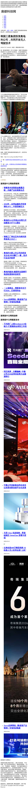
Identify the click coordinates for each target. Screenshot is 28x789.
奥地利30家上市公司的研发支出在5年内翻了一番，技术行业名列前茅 (15, 255)
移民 (5, 24)
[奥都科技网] (8, 13)
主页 (8, 30)
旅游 (5, 26)
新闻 (5, 17)
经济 (5, 21)
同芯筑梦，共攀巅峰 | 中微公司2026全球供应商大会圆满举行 (15, 374)
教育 (5, 19)
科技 (5, 22)
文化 (5, 27)
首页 (5, 16)
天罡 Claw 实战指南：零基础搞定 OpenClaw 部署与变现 (15, 535)
